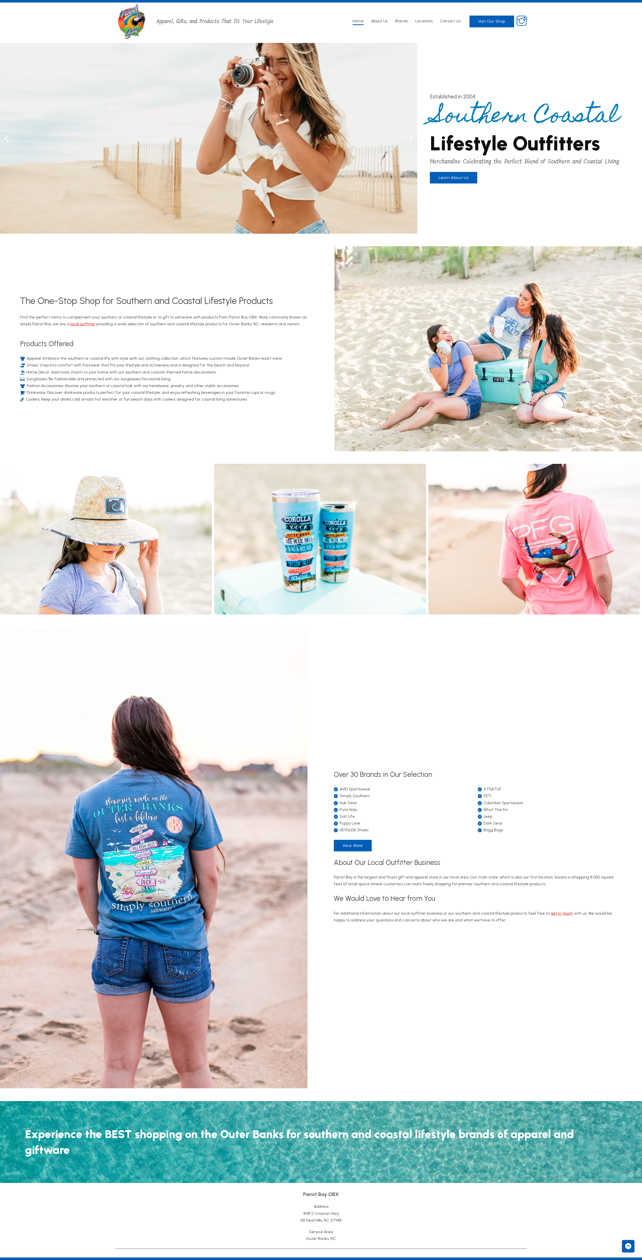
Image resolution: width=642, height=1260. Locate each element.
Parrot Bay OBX (321, 1194)
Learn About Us (453, 177)
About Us (379, 21)
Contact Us (450, 21)
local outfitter (82, 324)
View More (353, 845)
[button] (6, 138)
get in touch (562, 913)
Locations (424, 21)
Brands (401, 21)
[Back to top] (628, 1246)
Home (358, 21)
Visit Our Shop (491, 21)
